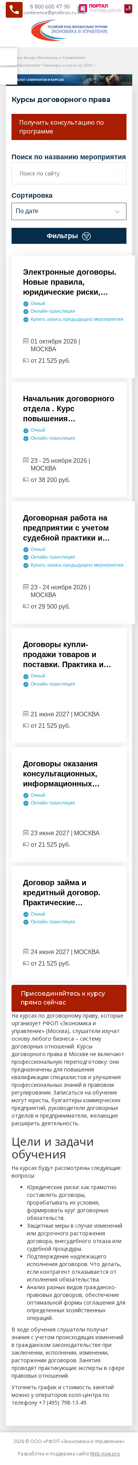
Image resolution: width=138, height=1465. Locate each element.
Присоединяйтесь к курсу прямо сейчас (63, 998)
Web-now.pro (105, 1453)
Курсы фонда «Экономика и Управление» (48, 57)
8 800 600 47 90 (50, 6)
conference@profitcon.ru (49, 12)
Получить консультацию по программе (61, 126)
